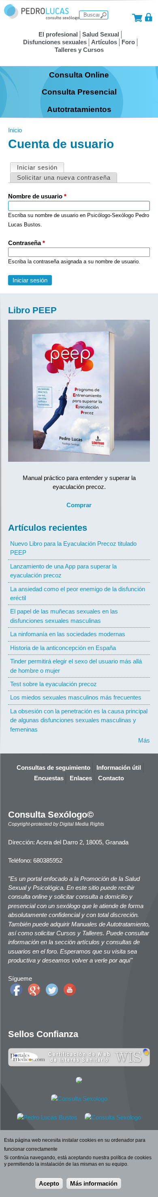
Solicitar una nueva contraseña (64, 177)
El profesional (58, 34)
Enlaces (81, 778)
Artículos (104, 42)
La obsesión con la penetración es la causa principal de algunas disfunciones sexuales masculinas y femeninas (78, 720)
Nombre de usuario (37, 196)
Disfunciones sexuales (55, 42)
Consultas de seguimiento (53, 767)
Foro (128, 42)
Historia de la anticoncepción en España (63, 647)
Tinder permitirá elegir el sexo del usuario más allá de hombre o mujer (76, 666)
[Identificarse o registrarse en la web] (149, 17)
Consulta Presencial (79, 91)
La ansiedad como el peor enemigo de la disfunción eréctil (77, 593)
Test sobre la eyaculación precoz (53, 683)
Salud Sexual (100, 34)
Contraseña (26, 242)
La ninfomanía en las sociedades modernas (67, 634)
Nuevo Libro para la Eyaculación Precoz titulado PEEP (73, 548)
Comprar (79, 505)
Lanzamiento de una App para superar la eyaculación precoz (63, 571)
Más (144, 740)
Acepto (49, 1183)
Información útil (118, 767)
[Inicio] (41, 18)
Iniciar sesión (40, 167)
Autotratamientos (79, 109)
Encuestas (49, 778)
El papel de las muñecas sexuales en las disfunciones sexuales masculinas (64, 616)
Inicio (15, 130)
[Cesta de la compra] (137, 17)
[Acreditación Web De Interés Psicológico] (79, 1081)
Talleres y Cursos (79, 49)
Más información (93, 1183)
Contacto (111, 778)
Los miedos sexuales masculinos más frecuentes (75, 697)
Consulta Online (79, 74)
